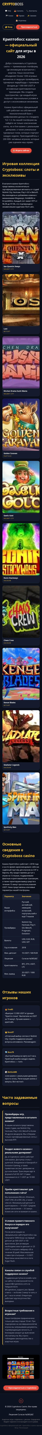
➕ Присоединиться (27, 27)
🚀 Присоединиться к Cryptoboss (21, 1388)
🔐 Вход (8, 27)
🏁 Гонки (9, 16)
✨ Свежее (31, 16)
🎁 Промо (20, 16)
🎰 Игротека (21, 20)
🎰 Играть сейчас (21, 150)
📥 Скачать (18, 11)
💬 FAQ (8, 11)
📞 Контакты (31, 11)
